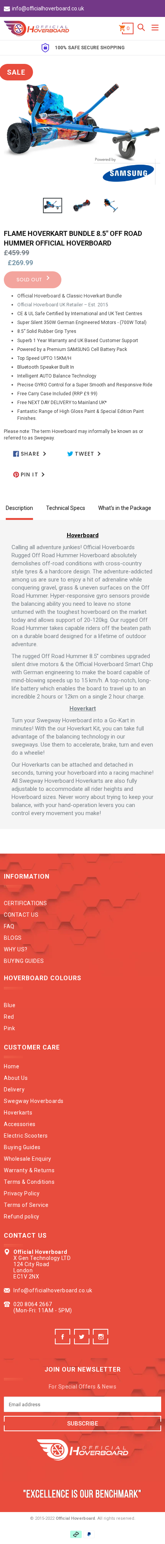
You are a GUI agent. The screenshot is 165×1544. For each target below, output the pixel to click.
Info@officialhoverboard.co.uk (52, 1290)
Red (9, 1017)
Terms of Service (26, 1205)
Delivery (14, 1089)
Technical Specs (65, 508)
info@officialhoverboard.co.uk (48, 8)
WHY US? (16, 949)
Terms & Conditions (29, 1182)
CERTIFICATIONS (25, 903)
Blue (9, 1005)
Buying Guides (22, 1147)
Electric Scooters (26, 1136)
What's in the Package (124, 508)
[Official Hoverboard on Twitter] (82, 1342)
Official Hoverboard (75, 1518)
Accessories (20, 1124)
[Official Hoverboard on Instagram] (101, 1342)
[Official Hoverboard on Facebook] (63, 1342)
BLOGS (13, 938)
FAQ (9, 926)
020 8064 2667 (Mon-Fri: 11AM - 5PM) (42, 1307)
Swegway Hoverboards (34, 1101)
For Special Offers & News (83, 1387)
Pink (9, 1028)
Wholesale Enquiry (27, 1159)
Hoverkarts (18, 1113)
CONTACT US (21, 915)
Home (11, 1066)
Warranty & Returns (29, 1170)
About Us (16, 1078)
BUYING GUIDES (24, 961)
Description (19, 508)
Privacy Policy (22, 1193)
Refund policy (22, 1216)
